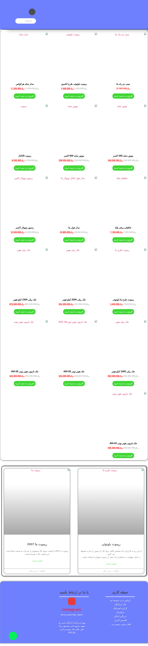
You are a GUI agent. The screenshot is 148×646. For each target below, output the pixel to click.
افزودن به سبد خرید (123, 96)
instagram (71, 609)
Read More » (111, 564)
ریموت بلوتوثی (111, 544)
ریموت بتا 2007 (37, 544)
